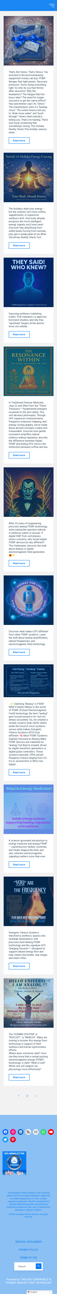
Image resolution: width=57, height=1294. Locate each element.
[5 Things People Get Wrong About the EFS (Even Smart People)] (29, 600)
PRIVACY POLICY (28, 1249)
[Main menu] (51, 5)
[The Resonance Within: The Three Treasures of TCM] (29, 371)
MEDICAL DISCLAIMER (28, 1241)
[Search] (38, 1266)
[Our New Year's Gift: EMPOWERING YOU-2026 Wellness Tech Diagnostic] (29, 41)
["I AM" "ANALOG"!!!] (29, 1003)
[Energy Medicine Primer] (29, 809)
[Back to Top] (45, 1282)
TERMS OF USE (28, 1257)
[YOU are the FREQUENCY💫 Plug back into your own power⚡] (29, 901)
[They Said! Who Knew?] (29, 282)
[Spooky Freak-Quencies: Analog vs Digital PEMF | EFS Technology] (29, 492)
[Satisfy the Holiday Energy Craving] (29, 177)
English (33, 1292)
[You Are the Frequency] (29, 680)
